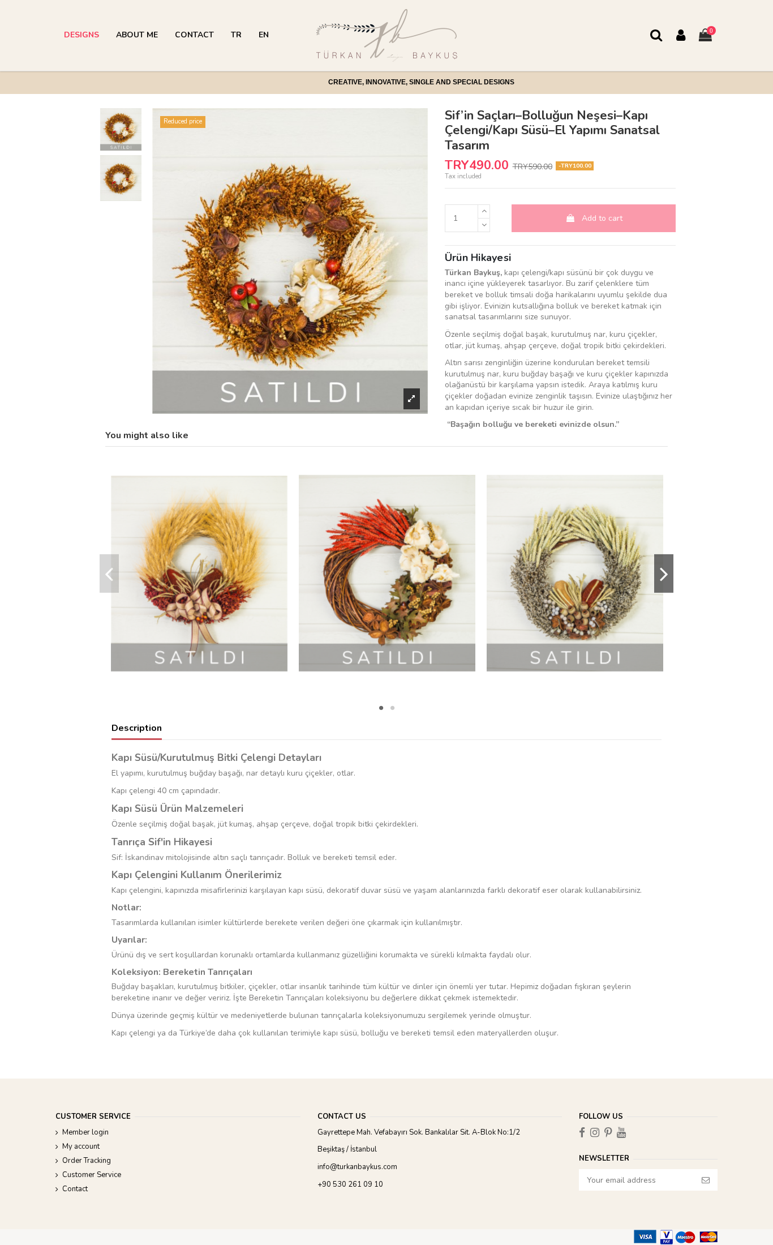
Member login (85, 1132)
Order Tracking (86, 1161)
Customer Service (91, 1175)
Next (664, 573)
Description (136, 728)
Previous (109, 573)
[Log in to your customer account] (680, 35)
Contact (75, 1189)
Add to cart (602, 218)
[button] (81, 35)
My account (81, 1146)
